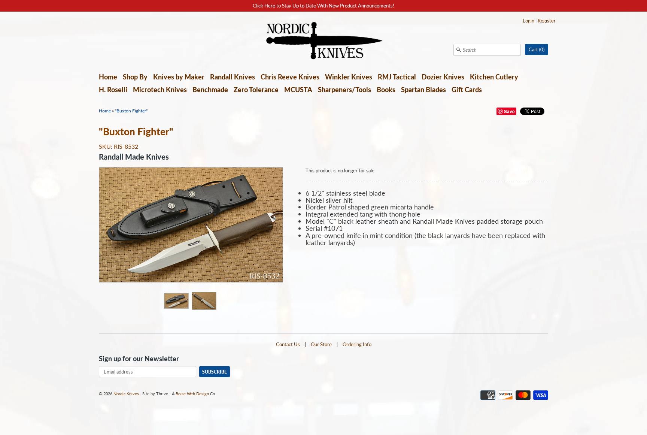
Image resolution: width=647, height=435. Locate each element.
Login (528, 21)
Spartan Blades (423, 89)
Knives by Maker (178, 77)
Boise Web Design (192, 393)
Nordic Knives (126, 393)
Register (547, 21)
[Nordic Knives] (324, 41)
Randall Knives (232, 77)
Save (509, 111)
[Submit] (459, 50)
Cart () (536, 49)
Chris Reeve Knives (290, 77)
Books (386, 89)
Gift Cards (467, 89)
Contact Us (288, 344)
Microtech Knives (160, 89)
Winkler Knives (348, 77)
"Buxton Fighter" (131, 111)
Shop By (135, 77)
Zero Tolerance (256, 89)
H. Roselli (113, 89)
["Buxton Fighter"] (176, 300)
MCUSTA (298, 89)
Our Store (321, 344)
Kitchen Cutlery (494, 77)
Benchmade (210, 89)
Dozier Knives (443, 77)
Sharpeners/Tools (344, 89)
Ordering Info (357, 344)
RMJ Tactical (397, 77)
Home (108, 77)
